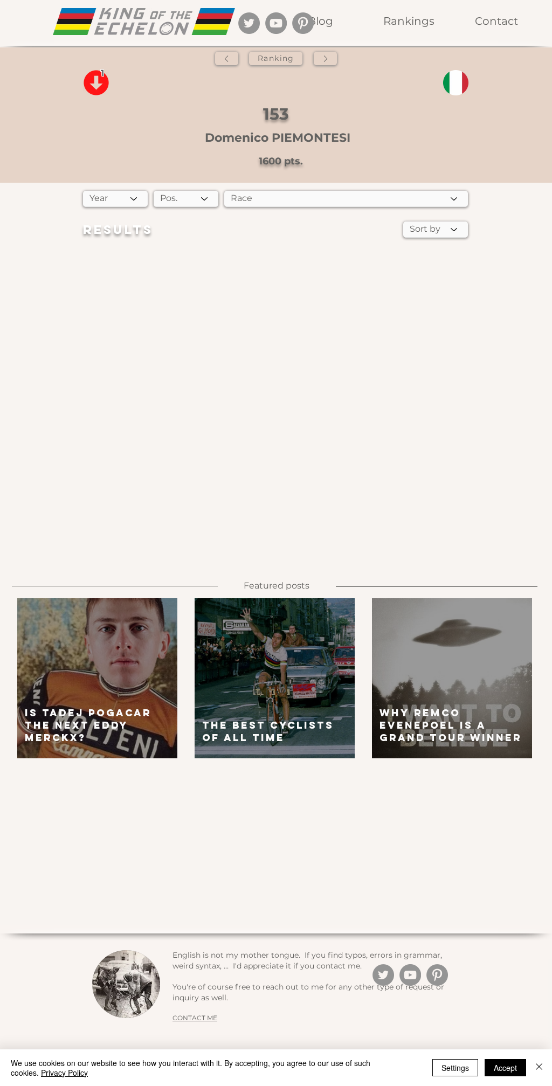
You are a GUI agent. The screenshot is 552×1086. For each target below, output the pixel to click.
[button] (408, 21)
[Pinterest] (303, 23)
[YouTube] (276, 23)
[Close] (539, 1067)
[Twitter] (249, 23)
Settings (455, 1067)
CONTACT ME (194, 1018)
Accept (505, 1067)
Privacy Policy (64, 1072)
